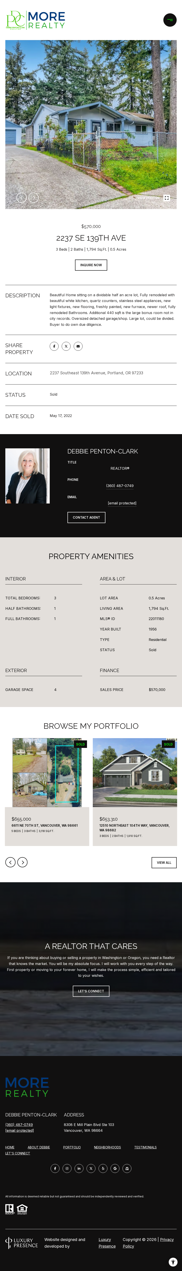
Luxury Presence (107, 1243)
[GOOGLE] (115, 1168)
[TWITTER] (91, 1168)
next (33, 198)
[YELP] (103, 1168)
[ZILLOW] (127, 1168)
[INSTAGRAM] (67, 1168)
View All (164, 862)
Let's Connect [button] (91, 991)
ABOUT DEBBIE (39, 1147)
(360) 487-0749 (120, 485)
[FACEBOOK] (55, 1168)
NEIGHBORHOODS (107, 1147)
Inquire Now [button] (91, 265)
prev (21, 198)
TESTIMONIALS (145, 1147)
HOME (9, 1147)
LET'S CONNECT (17, 1153)
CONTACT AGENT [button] (86, 517)
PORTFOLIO (72, 1147)
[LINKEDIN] (79, 1168)
